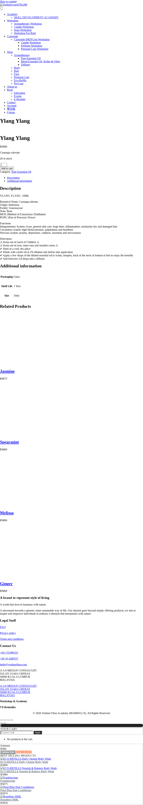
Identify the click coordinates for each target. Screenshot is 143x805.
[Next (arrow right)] (4, 723)
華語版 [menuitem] (11, 108)
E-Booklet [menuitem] (19, 99)
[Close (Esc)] (11, 720)
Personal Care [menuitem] (21, 77)
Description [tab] (13, 177)
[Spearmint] (26, 434)
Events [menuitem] (17, 96)
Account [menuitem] (11, 105)
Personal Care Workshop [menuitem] (34, 48)
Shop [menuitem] (10, 52)
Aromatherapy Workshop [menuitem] (28, 23)
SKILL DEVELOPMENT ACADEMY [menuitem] (36, 17)
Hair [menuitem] (16, 70)
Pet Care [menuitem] (18, 83)
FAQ (3, 627)
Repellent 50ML (10, 799)
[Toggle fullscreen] (4, 720)
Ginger (6, 583)
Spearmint (9, 442)
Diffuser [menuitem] (25, 64)
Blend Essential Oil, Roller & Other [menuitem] (40, 61)
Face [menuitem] (16, 74)
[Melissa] (26, 505)
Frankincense (8, 780)
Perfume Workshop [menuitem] (31, 45)
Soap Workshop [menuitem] (23, 30)
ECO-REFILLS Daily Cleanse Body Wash (24, 761)
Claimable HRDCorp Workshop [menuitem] (32, 39)
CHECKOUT (24, 752)
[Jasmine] (26, 363)
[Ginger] (26, 576)
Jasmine (7, 371)
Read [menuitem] (10, 89)
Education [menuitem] (19, 92)
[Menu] (1, 8)
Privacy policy (8, 633)
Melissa (7, 513)
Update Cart (8, 752)
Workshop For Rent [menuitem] (25, 33)
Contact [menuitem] (11, 102)
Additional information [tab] (19, 180)
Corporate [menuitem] (12, 36)
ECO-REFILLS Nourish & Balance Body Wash (27, 771)
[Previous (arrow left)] (1, 723)
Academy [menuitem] (12, 14)
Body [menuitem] (17, 67)
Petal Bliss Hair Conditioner (16, 790)
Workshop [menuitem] (12, 20)
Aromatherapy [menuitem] (22, 55)
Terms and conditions (12, 638)
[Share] (8, 720)
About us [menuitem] (12, 86)
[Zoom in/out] (1, 720)
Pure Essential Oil (21, 171)
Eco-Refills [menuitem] (20, 80)
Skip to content (8, 1)
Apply (38, 732)
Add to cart (7, 168)
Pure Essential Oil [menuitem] (31, 58)
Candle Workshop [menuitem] (24, 26)
